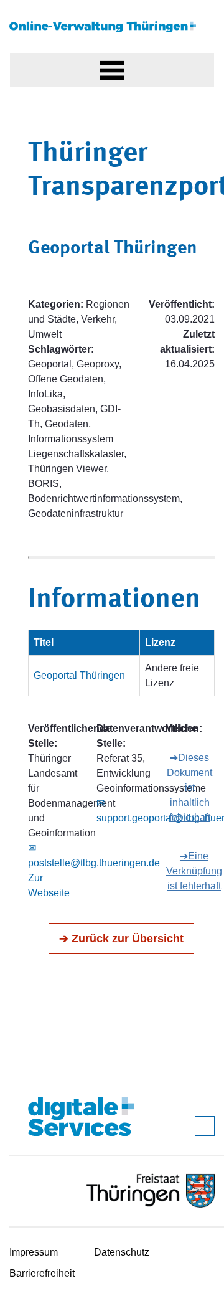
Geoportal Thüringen (79, 675)
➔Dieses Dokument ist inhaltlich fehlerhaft (189, 787)
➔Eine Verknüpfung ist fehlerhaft (194, 871)
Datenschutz (121, 1252)
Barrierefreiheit (42, 1273)
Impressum (33, 1252)
